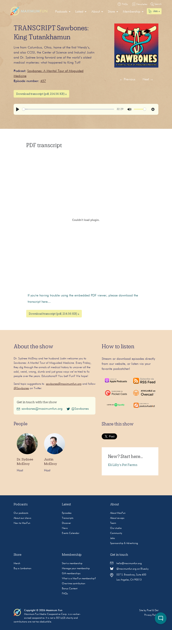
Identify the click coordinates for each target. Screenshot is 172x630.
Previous (127, 79)
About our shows (22, 518)
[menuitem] (62, 12)
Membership (131, 11)
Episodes (67, 513)
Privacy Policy (151, 615)
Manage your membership (76, 568)
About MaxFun (117, 513)
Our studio (116, 528)
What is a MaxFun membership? (79, 578)
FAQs (65, 593)
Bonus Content (69, 588)
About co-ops (117, 518)
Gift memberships (71, 573)
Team (113, 523)
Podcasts (61, 11)
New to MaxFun (22, 523)
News (65, 528)
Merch (17, 563)
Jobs (112, 538)
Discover (66, 523)
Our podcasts (21, 513)
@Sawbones (21, 388)
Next (148, 79)
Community (116, 533)
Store (111, 11)
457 (43, 81)
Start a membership (72, 563)
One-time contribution (73, 583)
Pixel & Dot (152, 610)
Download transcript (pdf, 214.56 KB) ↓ (41, 93)
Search (158, 4)
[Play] (18, 109)
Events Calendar (70, 533)
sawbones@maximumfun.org (64, 383)
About (95, 11)
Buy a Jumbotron (22, 568)
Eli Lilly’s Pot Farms (122, 465)
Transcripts (67, 518)
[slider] (68, 109)
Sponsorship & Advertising (124, 543)
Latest (79, 11)
